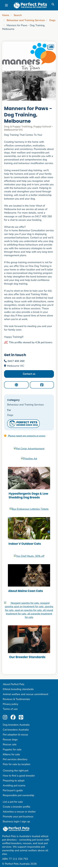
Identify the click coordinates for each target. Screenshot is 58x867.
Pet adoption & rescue (15, 734)
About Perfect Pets (13, 684)
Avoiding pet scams (14, 785)
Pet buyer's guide (13, 790)
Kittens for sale (11, 754)
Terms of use (10, 709)
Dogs (52, 20)
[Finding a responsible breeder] (29, 643)
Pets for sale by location (16, 764)
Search (18, 15)
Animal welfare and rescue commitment (25, 694)
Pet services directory (15, 759)
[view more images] (29, 71)
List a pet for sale (13, 801)
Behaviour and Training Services (26, 20)
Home (5, 15)
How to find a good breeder (19, 775)
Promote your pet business (18, 816)
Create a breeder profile (16, 806)
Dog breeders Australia (16, 724)
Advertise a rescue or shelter (19, 811)
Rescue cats (9, 744)
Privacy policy (10, 704)
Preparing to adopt (13, 780)
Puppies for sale (12, 749)
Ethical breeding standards (18, 689)
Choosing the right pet (15, 770)
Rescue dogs (10, 739)
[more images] (50, 47)
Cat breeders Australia (16, 729)
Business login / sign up (16, 821)
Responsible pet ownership (18, 795)
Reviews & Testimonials (16, 699)
